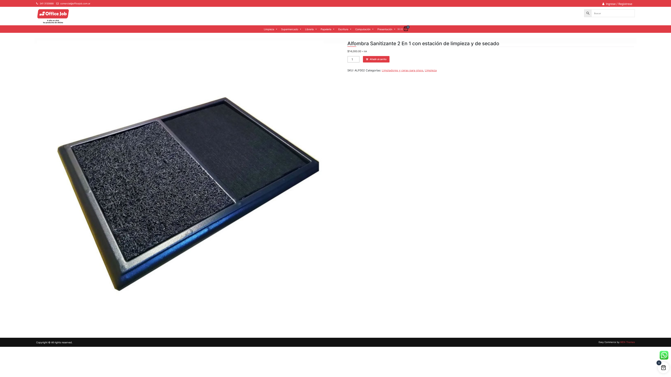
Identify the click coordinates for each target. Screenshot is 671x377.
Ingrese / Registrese (619, 4)
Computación (362, 29)
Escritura (343, 29)
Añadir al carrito (378, 59)
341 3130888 (47, 3)
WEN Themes (627, 342)
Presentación (384, 29)
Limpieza (269, 29)
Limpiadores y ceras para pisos (402, 70)
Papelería (326, 29)
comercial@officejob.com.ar (75, 3)
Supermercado (289, 29)
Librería (309, 29)
